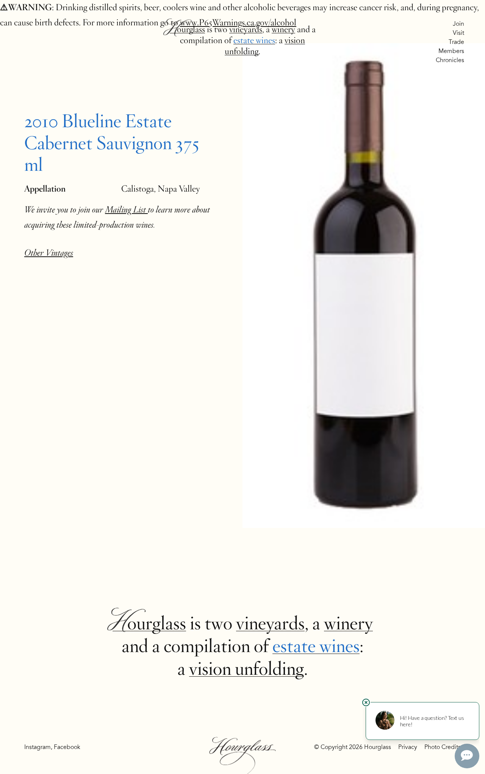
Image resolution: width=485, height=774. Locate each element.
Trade (456, 42)
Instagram (37, 747)
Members (451, 51)
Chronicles (450, 60)
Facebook (67, 747)
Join (458, 24)
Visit (458, 33)
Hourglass (187, 29)
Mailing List (126, 209)
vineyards (245, 29)
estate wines (254, 40)
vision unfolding (246, 668)
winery (283, 29)
